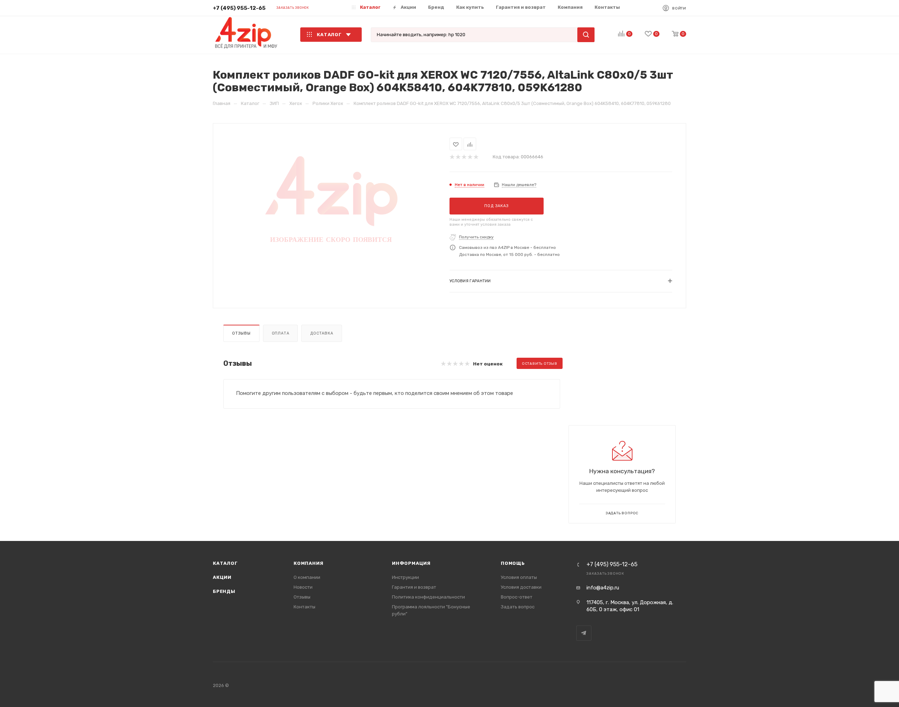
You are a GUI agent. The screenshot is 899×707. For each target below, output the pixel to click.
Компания (308, 563)
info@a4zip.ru (602, 587)
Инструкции (405, 577)
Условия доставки (521, 587)
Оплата (280, 333)
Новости (303, 587)
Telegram (583, 633)
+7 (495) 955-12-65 (239, 8)
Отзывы (241, 333)
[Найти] (586, 34)
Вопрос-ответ (516, 597)
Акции (222, 577)
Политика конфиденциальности (428, 597)
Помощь (513, 563)
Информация (411, 563)
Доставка (321, 333)
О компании (307, 577)
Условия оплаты (519, 577)
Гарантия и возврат (414, 587)
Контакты (304, 606)
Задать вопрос (517, 606)
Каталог (225, 563)
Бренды (224, 591)
